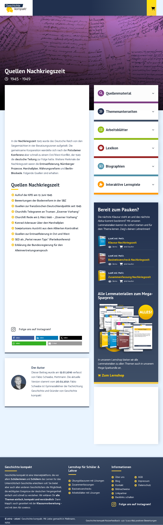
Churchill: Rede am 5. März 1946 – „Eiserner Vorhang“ (46, 217)
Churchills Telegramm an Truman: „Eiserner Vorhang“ (47, 212)
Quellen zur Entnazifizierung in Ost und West (42, 234)
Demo (114, 246)
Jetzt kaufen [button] (129, 246)
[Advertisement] (47, 113)
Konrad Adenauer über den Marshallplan (39, 223)
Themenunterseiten (121, 111)
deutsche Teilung (26, 159)
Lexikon (112, 148)
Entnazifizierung (49, 164)
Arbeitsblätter (117, 129)
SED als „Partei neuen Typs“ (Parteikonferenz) (42, 239)
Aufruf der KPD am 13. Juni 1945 (33, 195)
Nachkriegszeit (27, 141)
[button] (23, 338)
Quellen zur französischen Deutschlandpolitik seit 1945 (48, 206)
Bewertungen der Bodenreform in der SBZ (40, 200)
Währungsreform (49, 168)
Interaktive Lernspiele (123, 184)
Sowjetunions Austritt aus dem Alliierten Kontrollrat (46, 228)
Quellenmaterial (118, 93)
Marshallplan (30, 168)
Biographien (115, 166)
